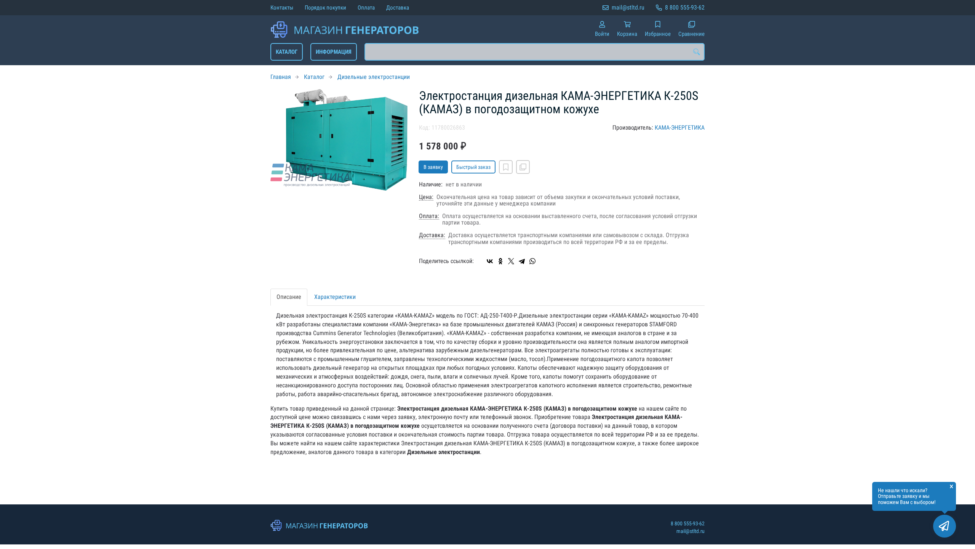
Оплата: (429, 216)
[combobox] (534, 52)
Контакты (281, 7)
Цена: (426, 197)
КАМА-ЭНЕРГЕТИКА (680, 127)
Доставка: (432, 235)
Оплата (366, 7)
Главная (280, 76)
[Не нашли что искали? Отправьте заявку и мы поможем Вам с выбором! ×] (944, 526)
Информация (334, 51)
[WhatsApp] (532, 261)
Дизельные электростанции (373, 76)
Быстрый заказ (473, 167)
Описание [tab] (289, 296)
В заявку (433, 167)
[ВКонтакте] (489, 261)
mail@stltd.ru (628, 7)
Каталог (286, 51)
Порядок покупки (325, 7)
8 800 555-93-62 (685, 7)
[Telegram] (521, 261)
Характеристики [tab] (335, 296)
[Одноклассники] (500, 261)
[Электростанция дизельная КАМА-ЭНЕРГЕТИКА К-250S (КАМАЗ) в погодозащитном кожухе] (339, 140)
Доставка (397, 7)
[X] (511, 261)
